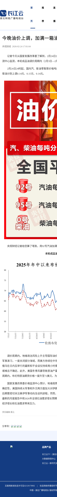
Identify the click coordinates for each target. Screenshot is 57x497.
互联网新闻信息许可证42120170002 (20, 486)
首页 (31, 14)
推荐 (43, 14)
